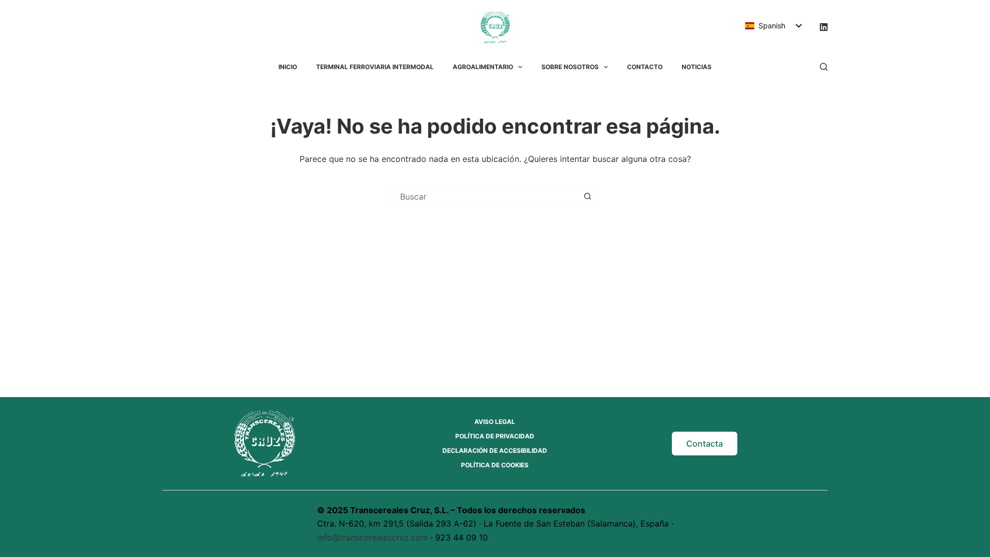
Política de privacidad (494, 436)
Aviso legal (494, 421)
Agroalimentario (483, 67)
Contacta (704, 443)
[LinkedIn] (824, 27)
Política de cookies (495, 465)
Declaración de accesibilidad (494, 450)
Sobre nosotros (570, 67)
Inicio (287, 67)
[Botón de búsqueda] (587, 196)
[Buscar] (824, 67)
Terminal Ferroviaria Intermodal (375, 67)
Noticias (697, 67)
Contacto (645, 67)
